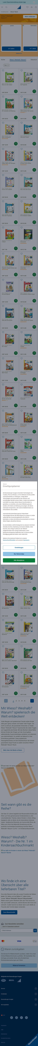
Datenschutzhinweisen (9, 540)
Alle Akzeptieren (19, 560)
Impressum (26, 540)
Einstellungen (19, 547)
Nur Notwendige (19, 554)
